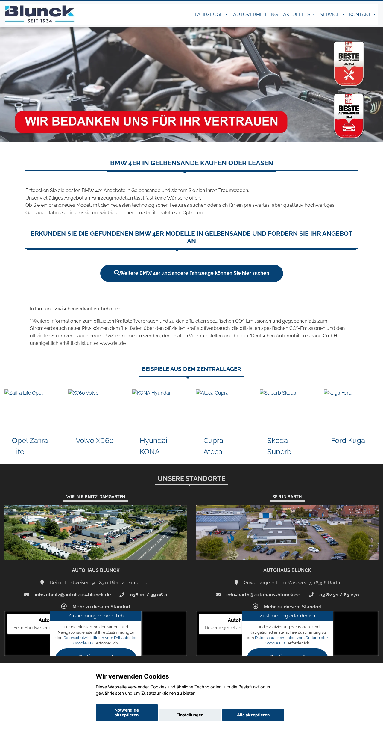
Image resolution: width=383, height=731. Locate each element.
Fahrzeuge (209, 14)
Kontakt (360, 14)
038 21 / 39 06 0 (148, 595)
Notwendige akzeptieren (127, 712)
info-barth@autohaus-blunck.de (262, 595)
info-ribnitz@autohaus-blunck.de (72, 595)
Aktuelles (297, 14)
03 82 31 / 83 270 (338, 595)
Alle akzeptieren (253, 714)
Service (330, 14)
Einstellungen (190, 714)
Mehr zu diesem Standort (100, 607)
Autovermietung (255, 14)
